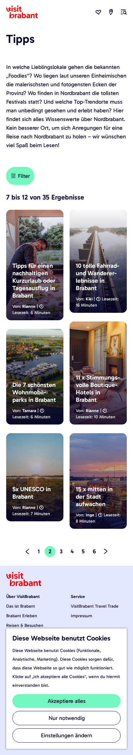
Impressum (81, 615)
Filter (24, 176)
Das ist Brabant (20, 606)
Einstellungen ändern (66, 735)
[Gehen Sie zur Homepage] (25, 12)
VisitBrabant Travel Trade (94, 606)
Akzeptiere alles (67, 701)
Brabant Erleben (21, 615)
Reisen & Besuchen (24, 625)
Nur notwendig (67, 718)
